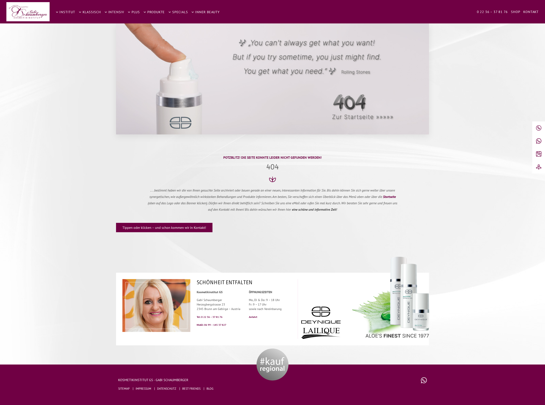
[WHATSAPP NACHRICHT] (538, 140)
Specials (179, 12)
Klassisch (91, 12)
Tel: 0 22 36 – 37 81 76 (209, 317)
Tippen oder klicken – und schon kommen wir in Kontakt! (164, 227)
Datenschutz (166, 389)
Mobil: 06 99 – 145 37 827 (211, 324)
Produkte (155, 12)
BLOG (210, 389)
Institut (67, 12)
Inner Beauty (206, 12)
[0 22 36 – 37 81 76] (538, 127)
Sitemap (124, 389)
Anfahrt (253, 317)
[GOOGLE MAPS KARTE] (538, 153)
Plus (135, 12)
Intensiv (115, 12)
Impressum (143, 389)
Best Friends (191, 389)
